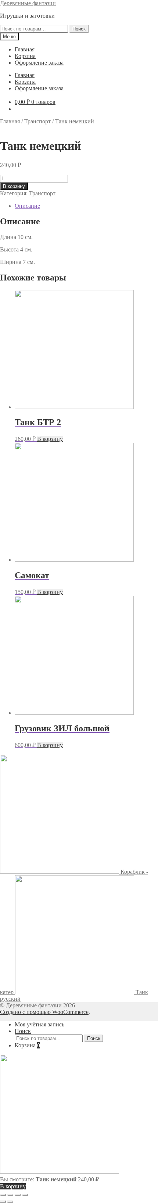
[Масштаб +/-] (3, 1195)
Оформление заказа (39, 62)
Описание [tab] (27, 206)
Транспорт (37, 121)
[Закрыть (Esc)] (25, 1195)
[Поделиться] (18, 1195)
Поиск (79, 29)
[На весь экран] (10, 1195)
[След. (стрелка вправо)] (10, 1201)
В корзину (14, 186)
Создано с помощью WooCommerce (44, 1012)
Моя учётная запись (39, 1024)
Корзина (25, 56)
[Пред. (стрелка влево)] (3, 1201)
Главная (25, 49)
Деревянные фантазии (28, 3)
